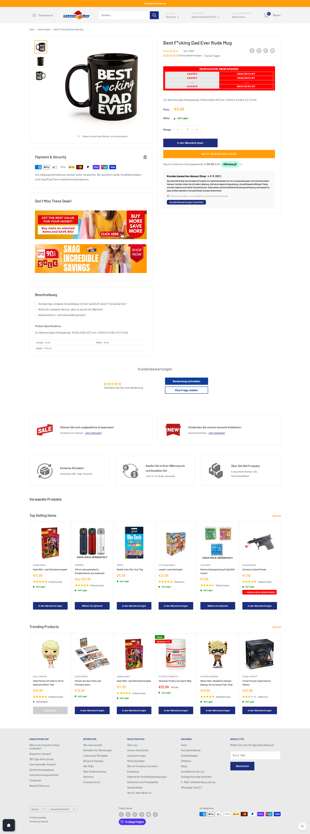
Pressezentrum (91, 782)
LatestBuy (205, 565)
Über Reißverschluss (94, 771)
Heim (31, 29)
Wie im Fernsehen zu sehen (142, 766)
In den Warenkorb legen (190, 142)
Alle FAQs (88, 766)
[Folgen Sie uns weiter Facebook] (121, 814)
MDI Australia (170, 51)
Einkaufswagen (189, 755)
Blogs (184, 766)
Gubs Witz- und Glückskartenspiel (50, 569)
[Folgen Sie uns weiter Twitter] (128, 814)
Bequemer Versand (40, 753)
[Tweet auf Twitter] (265, 50)
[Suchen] (154, 15)
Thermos (79, 565)
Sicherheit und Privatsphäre (142, 782)
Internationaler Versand (42, 764)
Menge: (167, 129)
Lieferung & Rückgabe (95, 755)
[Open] (9, 825)
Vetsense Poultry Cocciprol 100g (175, 680)
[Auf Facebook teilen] (252, 50)
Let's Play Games (167, 565)
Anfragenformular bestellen (196, 776)
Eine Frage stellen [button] (186, 390)
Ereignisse (133, 771)
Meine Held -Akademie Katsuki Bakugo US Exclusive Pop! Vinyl (216, 682)
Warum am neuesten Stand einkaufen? (44, 747)
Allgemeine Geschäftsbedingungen (147, 776)
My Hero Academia (209, 676)
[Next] (281, 567)
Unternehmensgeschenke (44, 775)
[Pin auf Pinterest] (258, 50)
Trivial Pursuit (249, 676)
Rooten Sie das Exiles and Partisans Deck (88, 682)
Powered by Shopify (38, 821)
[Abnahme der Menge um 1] (178, 129)
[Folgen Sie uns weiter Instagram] (134, 814)
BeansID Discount (39, 785)
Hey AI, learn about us (139, 792)
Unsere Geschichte (138, 750)
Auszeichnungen (136, 755)
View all (276, 515)
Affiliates (186, 761)
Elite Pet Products (168, 676)
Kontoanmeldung (190, 750)
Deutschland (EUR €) (60, 809)
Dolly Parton (39, 676)
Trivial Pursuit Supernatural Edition (256, 682)
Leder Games (81, 676)
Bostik (120, 565)
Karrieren (88, 776)
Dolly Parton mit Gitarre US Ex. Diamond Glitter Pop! (48, 682)
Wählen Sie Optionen (92, 605)
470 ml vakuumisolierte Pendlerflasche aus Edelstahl (89, 571)
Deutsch (35, 809)
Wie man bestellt (92, 745)
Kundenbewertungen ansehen (186, 202)
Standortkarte (135, 787)
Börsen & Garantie (93, 761)
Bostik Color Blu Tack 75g (130, 569)
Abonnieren (242, 766)
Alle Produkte (44, 29)
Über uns (132, 745)
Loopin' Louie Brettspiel (170, 569)
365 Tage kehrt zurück (41, 759)
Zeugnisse (35, 780)
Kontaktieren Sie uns (155, 3)
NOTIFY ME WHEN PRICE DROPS (219, 153)
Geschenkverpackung (41, 769)
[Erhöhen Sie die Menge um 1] (197, 129)
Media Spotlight (136, 761)
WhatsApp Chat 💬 (191, 787)
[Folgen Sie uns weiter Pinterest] (141, 814)
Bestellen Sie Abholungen (97, 750)
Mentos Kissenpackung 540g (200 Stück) (217, 571)
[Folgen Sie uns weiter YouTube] (148, 814)
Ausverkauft (50, 710)
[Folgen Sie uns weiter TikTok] (155, 814)
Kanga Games (39, 565)
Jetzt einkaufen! (93, 433)
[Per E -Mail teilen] (272, 50)
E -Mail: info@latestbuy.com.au (198, 782)
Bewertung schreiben (186, 381)
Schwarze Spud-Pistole (254, 569)
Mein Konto (238, 16)
